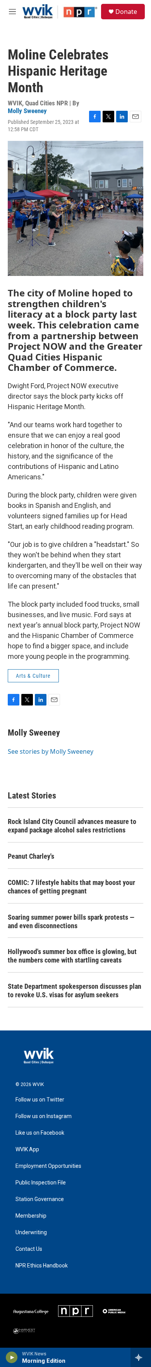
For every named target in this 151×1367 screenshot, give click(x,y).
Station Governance (39, 1199)
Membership (30, 1216)
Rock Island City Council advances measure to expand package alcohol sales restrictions (72, 825)
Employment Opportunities (48, 1166)
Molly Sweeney (27, 111)
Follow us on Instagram (43, 1116)
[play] (12, 1357)
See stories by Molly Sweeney (50, 751)
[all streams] (140, 1357)
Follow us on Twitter (39, 1100)
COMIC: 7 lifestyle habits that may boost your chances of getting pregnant (71, 886)
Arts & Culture (33, 676)
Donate (126, 11)
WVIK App (27, 1149)
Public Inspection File (40, 1183)
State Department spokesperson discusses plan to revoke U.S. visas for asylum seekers (74, 990)
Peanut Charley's (31, 856)
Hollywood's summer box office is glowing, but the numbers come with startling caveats (72, 955)
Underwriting (31, 1232)
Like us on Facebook (39, 1133)
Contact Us (28, 1249)
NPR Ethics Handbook (41, 1266)
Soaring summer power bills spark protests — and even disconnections (71, 921)
